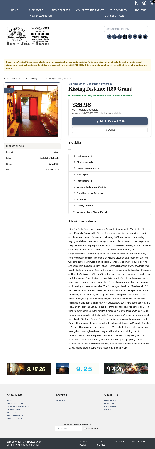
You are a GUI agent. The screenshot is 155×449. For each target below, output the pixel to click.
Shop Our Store (15, 403)
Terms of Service (101, 443)
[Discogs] (119, 36)
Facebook (111, 400)
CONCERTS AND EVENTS (90, 10)
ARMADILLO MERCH (41, 15)
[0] (152, 3)
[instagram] (140, 36)
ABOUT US (140, 10)
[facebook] (129, 36)
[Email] (145, 36)
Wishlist (111, 130)
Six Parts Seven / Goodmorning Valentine (28, 79)
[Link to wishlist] (137, 3)
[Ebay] (114, 36)
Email (109, 410)
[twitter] (135, 36)
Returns (119, 442)
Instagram (111, 407)
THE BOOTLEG (118, 10)
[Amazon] (109, 36)
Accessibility (138, 442)
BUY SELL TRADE (114, 15)
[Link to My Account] (144, 3)
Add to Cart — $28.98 (112, 121)
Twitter (110, 403)
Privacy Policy (83, 443)
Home (6, 79)
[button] (37, 10)
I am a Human (92, 428)
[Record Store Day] (124, 36)
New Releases (61, 10)
